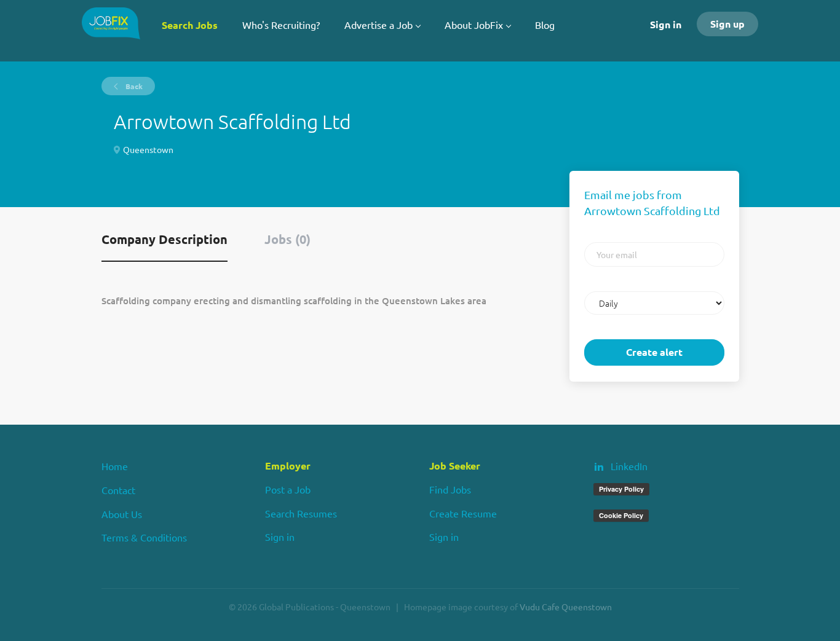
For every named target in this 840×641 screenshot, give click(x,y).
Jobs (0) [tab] (287, 239)
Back (133, 86)
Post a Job (288, 489)
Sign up (727, 23)
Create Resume (463, 513)
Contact (118, 490)
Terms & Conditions (144, 537)
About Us (121, 514)
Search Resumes (301, 513)
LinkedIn (629, 466)
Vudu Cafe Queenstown (566, 606)
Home (114, 466)
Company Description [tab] (164, 239)
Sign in (665, 24)
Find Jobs (450, 489)
